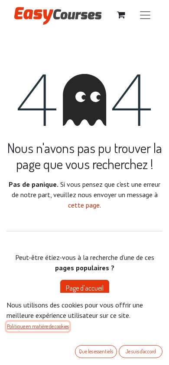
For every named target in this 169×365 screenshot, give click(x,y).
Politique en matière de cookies (38, 326)
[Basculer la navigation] (145, 14)
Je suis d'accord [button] (141, 351)
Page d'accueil (85, 288)
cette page (84, 205)
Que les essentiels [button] (96, 351)
